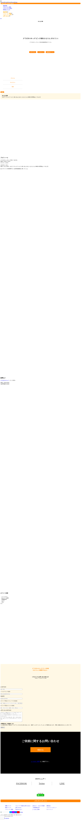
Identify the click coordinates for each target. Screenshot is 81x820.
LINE (62, 783)
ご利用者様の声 (35, 807)
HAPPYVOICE (32, 52)
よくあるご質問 (35, 761)
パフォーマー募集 (9, 809)
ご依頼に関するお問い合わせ (7, 3)
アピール (13, 78)
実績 (13, 86)
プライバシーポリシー (52, 807)
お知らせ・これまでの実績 (38, 805)
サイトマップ (50, 809)
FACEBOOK (21, 783)
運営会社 (49, 805)
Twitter (42, 783)
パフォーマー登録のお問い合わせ (22, 805)
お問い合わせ (18, 807)
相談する (40, 749)
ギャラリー (12, 82)
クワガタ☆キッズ (5, 380)
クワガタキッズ (41, 52)
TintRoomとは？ (18, 809)
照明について (8, 807)
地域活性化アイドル (50, 52)
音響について (8, 805)
